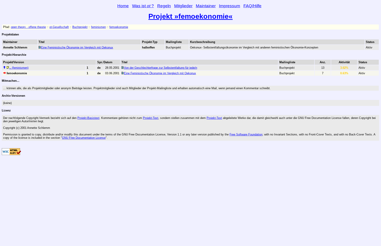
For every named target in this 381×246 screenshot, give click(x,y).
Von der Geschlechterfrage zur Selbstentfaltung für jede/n (160, 67)
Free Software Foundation (246, 134)
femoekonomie (118, 27)
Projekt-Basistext (88, 118)
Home (123, 6)
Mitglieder (183, 6)
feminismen (98, 27)
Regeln (164, 6)
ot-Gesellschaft (59, 27)
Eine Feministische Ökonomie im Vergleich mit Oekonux (77, 47)
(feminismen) (18, 67)
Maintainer (206, 6)
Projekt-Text (150, 118)
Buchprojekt (80, 27)
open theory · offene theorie (28, 27)
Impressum (229, 6)
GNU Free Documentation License (84, 137)
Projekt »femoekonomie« (190, 16)
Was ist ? (143, 6)
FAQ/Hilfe (252, 6)
